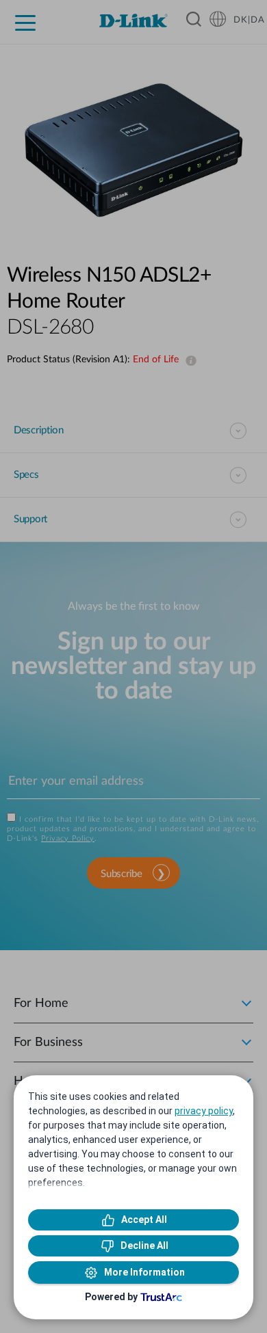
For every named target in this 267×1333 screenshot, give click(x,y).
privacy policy (204, 1110)
